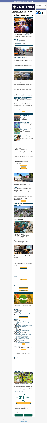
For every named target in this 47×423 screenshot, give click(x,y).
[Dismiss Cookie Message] (46, 0)
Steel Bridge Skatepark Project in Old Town (19, 217)
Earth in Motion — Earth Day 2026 (24, 122)
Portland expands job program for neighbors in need (20, 57)
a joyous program (18, 305)
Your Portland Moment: (18, 43)
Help (26, 421)
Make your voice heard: (18, 42)
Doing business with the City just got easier (25, 135)
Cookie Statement (31, 1)
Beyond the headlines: (18, 40)
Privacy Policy (21, 421)
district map (18, 281)
